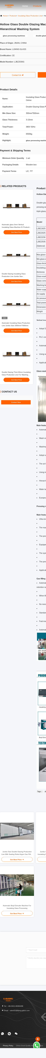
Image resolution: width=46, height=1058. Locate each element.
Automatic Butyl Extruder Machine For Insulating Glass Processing (17, 907)
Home (25, 6)
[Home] (9, 6)
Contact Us (17, 75)
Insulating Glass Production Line (30, 16)
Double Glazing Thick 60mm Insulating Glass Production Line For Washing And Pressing (16, 374)
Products (37, 6)
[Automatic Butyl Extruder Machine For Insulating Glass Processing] (17, 885)
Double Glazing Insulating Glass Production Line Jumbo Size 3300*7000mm (14, 276)
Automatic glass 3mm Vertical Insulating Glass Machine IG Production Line (16, 227)
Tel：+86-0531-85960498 (13, 1006)
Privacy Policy (8, 1046)
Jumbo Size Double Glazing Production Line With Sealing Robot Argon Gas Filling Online (17, 853)
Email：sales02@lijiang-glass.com (17, 1010)
